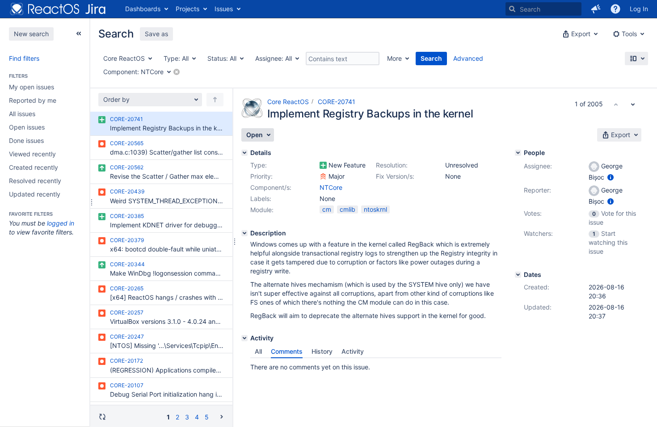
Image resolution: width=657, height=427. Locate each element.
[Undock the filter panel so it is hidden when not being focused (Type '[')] (78, 33)
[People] (518, 153)
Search (431, 58)
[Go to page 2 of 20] (221, 416)
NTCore (331, 187)
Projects (187, 9)
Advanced (468, 58)
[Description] (244, 233)
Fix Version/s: (395, 176)
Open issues (27, 127)
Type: (258, 165)
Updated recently (34, 194)
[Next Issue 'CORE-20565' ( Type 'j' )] (632, 104)
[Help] (615, 9)
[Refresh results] (102, 416)
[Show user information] (610, 177)
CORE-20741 (336, 101)
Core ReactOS (288, 101)
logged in (60, 223)
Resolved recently (35, 180)
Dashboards (142, 9)
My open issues (31, 87)
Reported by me (32, 100)
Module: (262, 210)
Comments (287, 351)
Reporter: (537, 190)
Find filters (24, 58)
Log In (639, 9)
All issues (22, 113)
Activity (352, 351)
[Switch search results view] (636, 58)
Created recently (33, 167)
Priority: (261, 176)
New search (31, 34)
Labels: (260, 198)
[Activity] (244, 338)
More (394, 58)
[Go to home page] (58, 9)
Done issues (26, 140)
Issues (224, 9)
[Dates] (518, 275)
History (322, 351)
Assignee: (538, 166)
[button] (596, 9)
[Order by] (214, 99)
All (258, 351)
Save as (156, 34)
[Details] (244, 153)
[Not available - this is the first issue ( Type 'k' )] (615, 104)
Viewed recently (32, 154)
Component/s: (270, 187)
